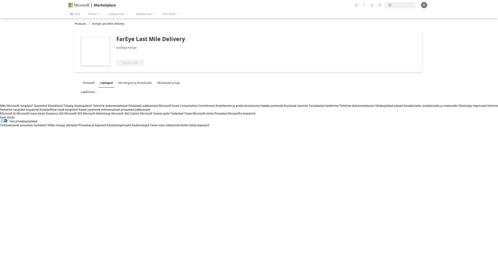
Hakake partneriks (271, 106)
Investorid (249, 113)
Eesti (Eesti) (7, 117)
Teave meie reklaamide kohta (169, 125)
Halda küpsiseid (199, 125)
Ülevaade (89, 83)
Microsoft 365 (73, 113)
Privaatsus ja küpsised (92, 125)
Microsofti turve (27, 113)
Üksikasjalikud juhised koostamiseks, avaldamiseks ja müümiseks (416, 106)
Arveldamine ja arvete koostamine (238, 106)
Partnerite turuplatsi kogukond (19, 109)
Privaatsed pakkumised (143, 106)
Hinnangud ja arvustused (135, 83)
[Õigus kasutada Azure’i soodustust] (132, 54)
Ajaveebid (40, 106)
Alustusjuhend (83, 106)
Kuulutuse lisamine (296, 106)
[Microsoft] (78, 5)
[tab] (89, 82)
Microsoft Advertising (96, 113)
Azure (41, 113)
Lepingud (106, 83)
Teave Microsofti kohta (199, 113)
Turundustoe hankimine (324, 106)
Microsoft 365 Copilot (125, 113)
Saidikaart (40, 125)
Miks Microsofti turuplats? (16, 106)
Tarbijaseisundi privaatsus (16, 125)
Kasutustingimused (119, 125)
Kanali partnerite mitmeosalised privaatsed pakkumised (114, 109)
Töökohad (176, 113)
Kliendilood (55, 106)
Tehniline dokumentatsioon (110, 106)
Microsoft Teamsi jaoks (155, 113)
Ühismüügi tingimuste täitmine (478, 106)
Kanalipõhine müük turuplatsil (59, 109)
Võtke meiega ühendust (62, 125)
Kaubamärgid (140, 125)
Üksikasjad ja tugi (168, 83)
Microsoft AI (8, 113)
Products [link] (80, 23)
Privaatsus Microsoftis (228, 113)
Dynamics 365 (55, 113)
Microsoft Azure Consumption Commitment (187, 106)
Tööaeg (68, 106)
